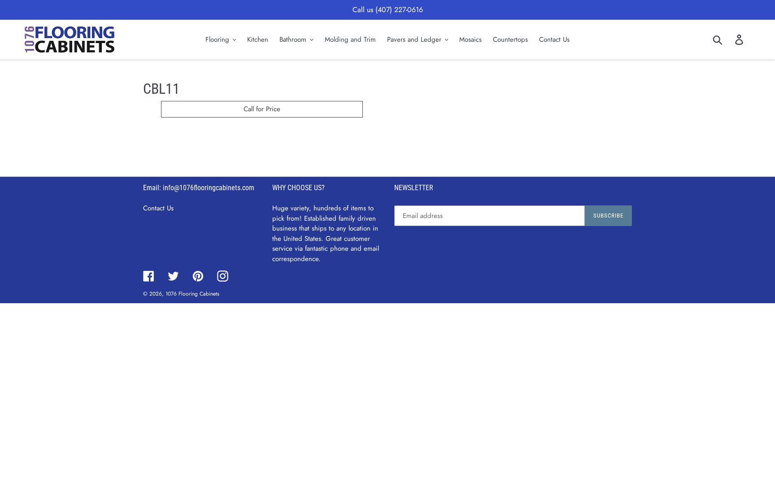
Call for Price (262, 109)
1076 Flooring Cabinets (192, 294)
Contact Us (158, 208)
